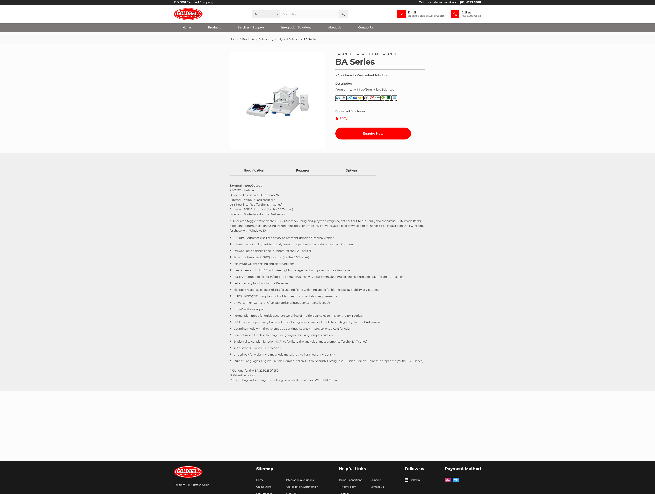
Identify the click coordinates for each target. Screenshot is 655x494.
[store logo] (188, 14)
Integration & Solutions (300, 480)
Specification (254, 170)
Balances (265, 39)
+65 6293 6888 (471, 15)
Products (248, 39)
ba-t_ (343, 118)
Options (352, 170)
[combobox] (309, 14)
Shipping (375, 480)
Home (234, 39)
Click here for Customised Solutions (363, 75)
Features (303, 170)
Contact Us (377, 486)
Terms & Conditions (350, 480)
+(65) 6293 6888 (469, 2)
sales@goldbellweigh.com (426, 15)
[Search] (343, 14)
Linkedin (415, 480)
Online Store (263, 486)
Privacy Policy (347, 486)
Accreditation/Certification (302, 486)
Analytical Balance (287, 39)
